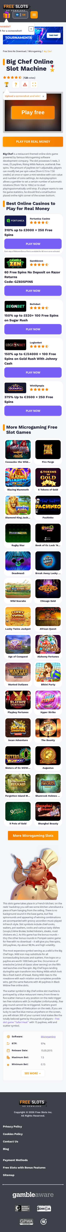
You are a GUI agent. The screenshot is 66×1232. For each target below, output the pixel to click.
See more (31, 1073)
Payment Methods (15, 1160)
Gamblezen (36, 260)
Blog (6, 1149)
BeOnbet (35, 304)
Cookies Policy (13, 1134)
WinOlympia (37, 385)
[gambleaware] (33, 1195)
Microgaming (48, 1036)
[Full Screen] (34, 84)
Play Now (33, 244)
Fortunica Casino (40, 218)
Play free (33, 112)
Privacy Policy (12, 1126)
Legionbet (36, 342)
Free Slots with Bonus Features (24, 1167)
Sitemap (8, 1175)
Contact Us (10, 1141)
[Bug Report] (25, 84)
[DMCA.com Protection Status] (44, 1208)
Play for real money (33, 142)
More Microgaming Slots (33, 835)
